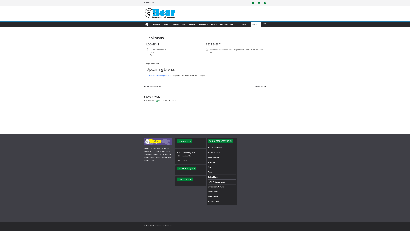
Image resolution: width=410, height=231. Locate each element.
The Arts (211, 162)
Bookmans (259, 86)
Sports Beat (212, 191)
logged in (158, 100)
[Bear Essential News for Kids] (146, 24)
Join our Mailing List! (186, 168)
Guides (176, 24)
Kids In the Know (215, 147)
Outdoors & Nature (216, 187)
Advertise (156, 24)
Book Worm (213, 196)
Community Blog (226, 24)
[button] (169, 24)
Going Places (213, 177)
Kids (213, 24)
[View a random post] (264, 24)
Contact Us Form (185, 179)
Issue (166, 24)
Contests (242, 24)
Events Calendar (188, 24)
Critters (211, 167)
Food (210, 172)
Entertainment (214, 152)
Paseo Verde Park (154, 86)
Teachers (202, 24)
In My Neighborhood (216, 182)
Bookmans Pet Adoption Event (221, 49)
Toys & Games (214, 201)
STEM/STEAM (213, 157)
